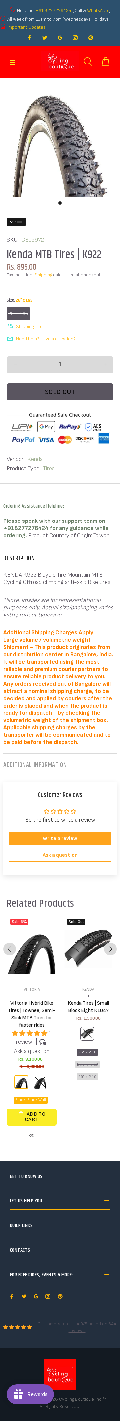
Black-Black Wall (30, 1099)
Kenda (35, 459)
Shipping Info (29, 326)
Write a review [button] (60, 838)
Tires (49, 468)
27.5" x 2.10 (87, 1064)
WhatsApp (98, 10)
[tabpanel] (60, 137)
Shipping (43, 275)
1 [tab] (60, 203)
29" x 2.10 (87, 1076)
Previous (9, 949)
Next (110, 949)
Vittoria (32, 989)
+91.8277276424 (53, 10)
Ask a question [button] (60, 855)
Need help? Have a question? (46, 339)
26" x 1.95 (18, 313)
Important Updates (26, 27)
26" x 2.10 (87, 1052)
